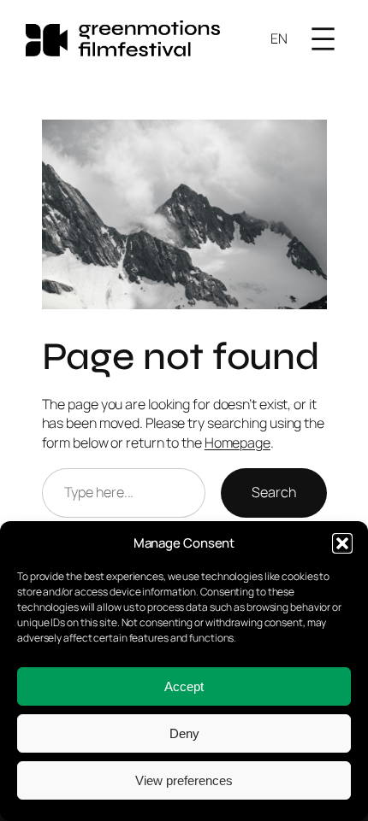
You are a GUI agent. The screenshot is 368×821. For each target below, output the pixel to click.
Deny (184, 733)
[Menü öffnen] (323, 39)
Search (273, 492)
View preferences (184, 780)
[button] (342, 543)
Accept (184, 686)
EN (279, 38)
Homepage (237, 442)
